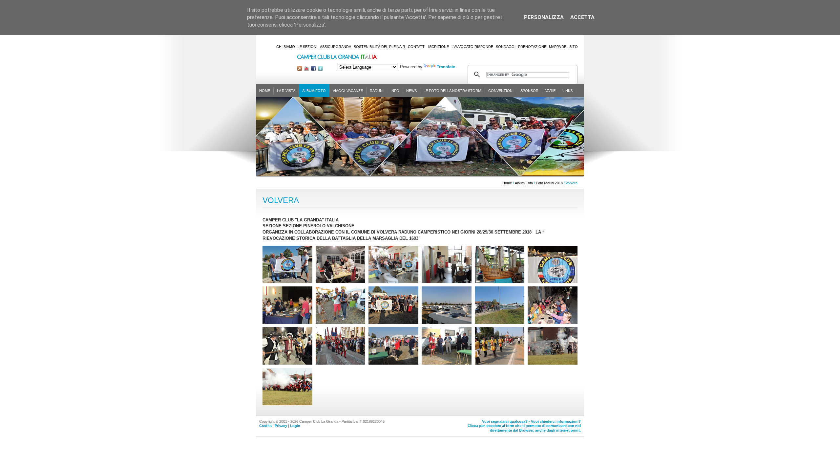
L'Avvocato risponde (472, 47)
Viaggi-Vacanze (348, 91)
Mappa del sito (563, 47)
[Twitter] (320, 69)
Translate (446, 66)
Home (264, 91)
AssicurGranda (335, 47)
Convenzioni (501, 91)
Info (394, 91)
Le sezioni (307, 47)
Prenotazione (532, 47)
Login (295, 426)
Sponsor (529, 91)
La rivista (286, 91)
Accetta (582, 17)
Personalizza (544, 17)
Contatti (417, 47)
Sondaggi (505, 47)
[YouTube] (306, 69)
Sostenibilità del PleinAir (379, 47)
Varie (550, 91)
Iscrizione (438, 47)
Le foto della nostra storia (452, 91)
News (411, 91)
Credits (265, 426)
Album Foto (314, 91)
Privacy (281, 426)
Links (567, 91)
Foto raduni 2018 (549, 183)
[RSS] (299, 69)
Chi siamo (285, 47)
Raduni (377, 91)
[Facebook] (313, 69)
